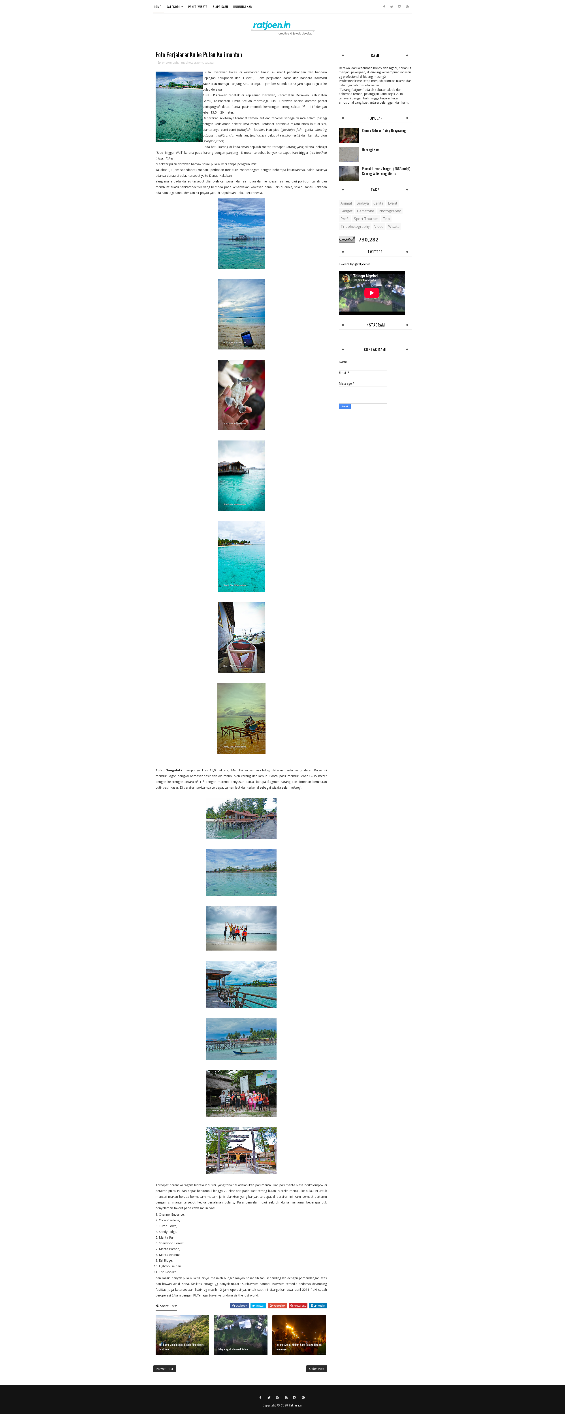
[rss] (277, 1397)
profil (345, 218)
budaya (362, 203)
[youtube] (286, 1397)
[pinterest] (407, 6)
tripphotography (192, 63)
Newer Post (164, 1369)
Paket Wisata (197, 6)
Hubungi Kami (243, 6)
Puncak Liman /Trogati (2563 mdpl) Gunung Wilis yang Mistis (386, 171)
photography (170, 63)
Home (157, 6)
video (379, 226)
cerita (378, 203)
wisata (209, 63)
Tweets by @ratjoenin (354, 264)
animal (346, 203)
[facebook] (384, 6)
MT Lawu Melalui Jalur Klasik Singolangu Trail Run (181, 1346)
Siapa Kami (220, 6)
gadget (346, 211)
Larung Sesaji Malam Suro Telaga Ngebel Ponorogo (299, 1346)
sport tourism (366, 218)
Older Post (316, 1369)
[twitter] (391, 6)
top (386, 218)
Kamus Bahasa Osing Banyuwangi (384, 130)
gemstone (365, 211)
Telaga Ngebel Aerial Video (232, 1349)
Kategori (173, 6)
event (392, 203)
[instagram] (399, 6)
